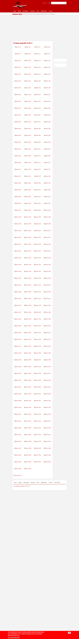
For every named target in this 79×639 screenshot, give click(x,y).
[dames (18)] (27, 74)
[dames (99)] (37, 210)
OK (69, 632)
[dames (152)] (47, 298)
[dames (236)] (47, 441)
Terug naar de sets (17, 475)
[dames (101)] (17, 217)
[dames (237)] (17, 448)
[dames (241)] (17, 455)
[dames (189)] (17, 366)
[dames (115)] (37, 237)
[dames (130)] (27, 264)
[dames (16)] (47, 67)
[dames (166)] (27, 325)
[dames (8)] (47, 53)
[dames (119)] (37, 244)
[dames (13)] (18, 67)
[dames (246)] (27, 461)
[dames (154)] (27, 305)
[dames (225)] (17, 427)
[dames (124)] (47, 251)
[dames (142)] (27, 285)
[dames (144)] (47, 285)
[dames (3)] (37, 47)
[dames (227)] (37, 427)
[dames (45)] (18, 121)
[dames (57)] (18, 142)
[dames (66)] (27, 155)
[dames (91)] (37, 196)
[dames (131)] (37, 264)
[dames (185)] (17, 359)
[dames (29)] (18, 94)
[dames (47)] (37, 121)
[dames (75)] (37, 169)
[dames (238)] (27, 448)
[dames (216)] (47, 407)
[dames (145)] (17, 291)
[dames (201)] (17, 387)
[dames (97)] (18, 210)
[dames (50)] (27, 128)
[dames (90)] (27, 196)
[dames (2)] (27, 47)
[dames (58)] (27, 142)
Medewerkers (44, 11)
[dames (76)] (47, 169)
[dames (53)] (18, 135)
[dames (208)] (47, 393)
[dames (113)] (17, 237)
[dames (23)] (37, 81)
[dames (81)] (18, 183)
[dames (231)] (37, 434)
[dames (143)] (37, 285)
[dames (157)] (17, 312)
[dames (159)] (37, 312)
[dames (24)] (47, 81)
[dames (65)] (18, 155)
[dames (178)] (27, 346)
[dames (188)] (47, 359)
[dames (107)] (37, 223)
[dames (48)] (47, 121)
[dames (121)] (17, 251)
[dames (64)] (47, 149)
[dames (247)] (37, 461)
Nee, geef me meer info (14, 637)
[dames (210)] (27, 400)
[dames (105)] (17, 223)
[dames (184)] (47, 353)
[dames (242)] (27, 455)
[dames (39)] (37, 108)
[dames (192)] (47, 366)
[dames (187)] (37, 359)
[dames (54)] (27, 135)
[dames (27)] (37, 87)
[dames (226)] (27, 427)
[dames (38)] (27, 108)
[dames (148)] (47, 291)
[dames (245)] (17, 461)
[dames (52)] (47, 128)
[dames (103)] (37, 217)
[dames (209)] (17, 400)
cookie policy (24, 635)
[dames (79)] (37, 176)
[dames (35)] (37, 101)
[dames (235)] (37, 441)
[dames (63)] (37, 149)
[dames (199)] (37, 380)
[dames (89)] (18, 196)
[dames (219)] (37, 414)
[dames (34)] (27, 101)
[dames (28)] (47, 87)
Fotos (38, 482)
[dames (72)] (47, 162)
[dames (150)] (27, 298)
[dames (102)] (27, 217)
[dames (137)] (17, 278)
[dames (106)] (27, 223)
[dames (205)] (17, 393)
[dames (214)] (27, 407)
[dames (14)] (27, 67)
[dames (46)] (27, 121)
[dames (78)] (27, 176)
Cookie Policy (57, 482)
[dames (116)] (47, 237)
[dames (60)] (47, 142)
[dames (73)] (18, 169)
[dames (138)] (27, 278)
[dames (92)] (47, 196)
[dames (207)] (37, 393)
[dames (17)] (18, 74)
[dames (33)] (18, 101)
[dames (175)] (37, 339)
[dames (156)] (47, 305)
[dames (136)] (47, 271)
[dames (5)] (18, 53)
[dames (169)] (17, 332)
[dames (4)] (47, 47)
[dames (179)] (37, 346)
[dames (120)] (47, 244)
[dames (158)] (27, 312)
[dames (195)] (37, 373)
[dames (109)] (17, 230)
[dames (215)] (37, 407)
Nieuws (19, 11)
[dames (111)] (37, 230)
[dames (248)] (47, 461)
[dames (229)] (17, 434)
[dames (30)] (27, 94)
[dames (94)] (27, 203)
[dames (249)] (17, 468)
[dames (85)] (18, 189)
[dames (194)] (27, 373)
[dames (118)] (27, 244)
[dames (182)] (27, 353)
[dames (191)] (37, 366)
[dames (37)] (18, 108)
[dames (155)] (37, 305)
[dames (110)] (27, 230)
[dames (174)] (27, 339)
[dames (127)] (37, 257)
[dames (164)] (47, 319)
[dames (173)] (17, 339)
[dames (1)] (18, 47)
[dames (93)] (18, 203)
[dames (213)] (17, 407)
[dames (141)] (17, 285)
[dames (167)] (37, 325)
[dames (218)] (27, 414)
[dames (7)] (37, 53)
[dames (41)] (18, 115)
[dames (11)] (37, 60)
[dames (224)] (47, 421)
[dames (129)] (17, 264)
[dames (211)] (37, 400)
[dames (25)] (18, 87)
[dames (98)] (27, 210)
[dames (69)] (18, 162)
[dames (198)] (27, 380)
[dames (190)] (27, 366)
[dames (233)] (17, 441)
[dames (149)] (17, 298)
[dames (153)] (17, 305)
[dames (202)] (27, 387)
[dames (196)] (47, 373)
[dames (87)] (37, 189)
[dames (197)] (17, 380)
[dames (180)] (47, 346)
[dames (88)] (47, 189)
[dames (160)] (47, 312)
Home (15, 11)
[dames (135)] (37, 271)
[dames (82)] (27, 183)
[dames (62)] (27, 149)
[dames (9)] (18, 60)
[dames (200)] (47, 380)
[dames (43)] (37, 115)
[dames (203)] (37, 387)
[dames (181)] (17, 353)
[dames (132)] (47, 264)
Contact (44, 2)
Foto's (37, 11)
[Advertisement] (39, 28)
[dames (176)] (47, 339)
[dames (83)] (37, 183)
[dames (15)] (37, 67)
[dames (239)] (37, 448)
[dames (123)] (37, 251)
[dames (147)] (37, 291)
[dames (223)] (37, 421)
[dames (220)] (47, 414)
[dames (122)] (27, 251)
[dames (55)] (37, 135)
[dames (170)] (27, 332)
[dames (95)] (37, 203)
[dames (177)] (17, 346)
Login (49, 2)
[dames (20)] (47, 74)
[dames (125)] (17, 257)
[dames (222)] (27, 421)
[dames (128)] (47, 257)
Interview (32, 11)
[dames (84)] (47, 183)
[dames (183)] (37, 353)
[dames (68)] (47, 155)
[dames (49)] (18, 128)
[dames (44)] (47, 115)
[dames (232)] (47, 434)
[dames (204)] (47, 387)
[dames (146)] (27, 291)
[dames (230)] (27, 434)
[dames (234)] (27, 441)
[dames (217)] (17, 414)
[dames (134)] (27, 271)
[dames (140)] (47, 278)
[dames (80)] (47, 176)
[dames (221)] (17, 421)
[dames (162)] (27, 319)
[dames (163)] (37, 319)
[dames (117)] (17, 244)
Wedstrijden (25, 11)
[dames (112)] (47, 230)
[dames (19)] (37, 74)
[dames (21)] (18, 81)
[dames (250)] (27, 468)
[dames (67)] (37, 155)
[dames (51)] (37, 128)
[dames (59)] (37, 142)
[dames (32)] (47, 94)
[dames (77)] (18, 176)
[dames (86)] (27, 189)
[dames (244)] (47, 455)
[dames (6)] (27, 53)
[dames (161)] (17, 319)
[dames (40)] (47, 108)
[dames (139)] (37, 278)
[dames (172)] (47, 332)
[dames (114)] (27, 237)
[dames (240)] (47, 448)
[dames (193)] (17, 373)
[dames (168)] (47, 325)
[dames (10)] (27, 60)
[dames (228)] (47, 427)
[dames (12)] (47, 60)
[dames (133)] (17, 271)
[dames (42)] (27, 115)
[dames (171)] (37, 332)
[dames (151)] (37, 298)
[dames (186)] (27, 359)
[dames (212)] (47, 400)
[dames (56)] (47, 135)
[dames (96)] (47, 203)
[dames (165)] (17, 325)
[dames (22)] (27, 81)
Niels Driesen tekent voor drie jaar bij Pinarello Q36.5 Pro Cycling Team (39, 14)
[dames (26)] (27, 87)
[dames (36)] (47, 101)
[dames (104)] (47, 217)
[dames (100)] (47, 210)
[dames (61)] (18, 149)
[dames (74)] (27, 169)
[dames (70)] (27, 162)
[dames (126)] (27, 257)
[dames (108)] (47, 223)
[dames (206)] (27, 393)
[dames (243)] (37, 455)
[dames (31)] (37, 94)
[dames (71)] (37, 162)
